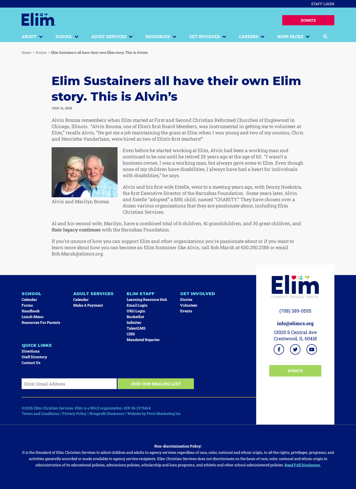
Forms (27, 305)
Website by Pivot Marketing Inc (154, 413)
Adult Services (108, 36)
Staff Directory (34, 356)
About (29, 36)
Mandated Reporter (143, 339)
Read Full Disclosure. (303, 464)
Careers (248, 36)
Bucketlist (135, 316)
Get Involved (204, 36)
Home (26, 52)
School (64, 36)
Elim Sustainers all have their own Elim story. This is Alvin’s (99, 52)
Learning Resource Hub (147, 299)
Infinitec (134, 322)
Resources (157, 36)
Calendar (29, 299)
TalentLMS (136, 328)
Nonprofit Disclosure (106, 413)
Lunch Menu (33, 316)
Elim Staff (141, 293)
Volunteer (188, 305)
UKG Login (136, 310)
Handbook (31, 310)
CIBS (131, 333)
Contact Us (31, 362)
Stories (41, 52)
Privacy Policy (74, 413)
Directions (31, 351)
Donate (308, 20)
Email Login (137, 305)
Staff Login (322, 3)
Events (186, 310)
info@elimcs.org (295, 323)
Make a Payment (88, 305)
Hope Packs (290, 36)
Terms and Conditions (40, 413)
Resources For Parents (41, 322)
